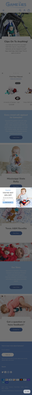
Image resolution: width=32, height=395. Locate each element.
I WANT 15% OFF (8, 202)
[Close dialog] (31, 188)
